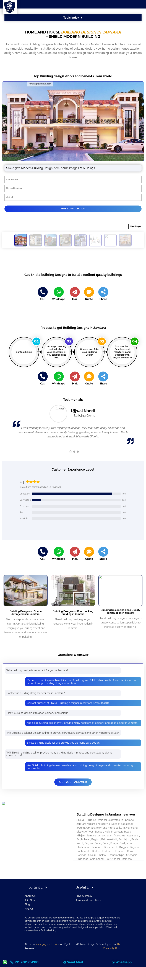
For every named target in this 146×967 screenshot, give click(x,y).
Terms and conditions (88, 900)
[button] (140, 3)
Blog (27, 904)
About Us (30, 896)
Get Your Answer (73, 782)
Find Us (29, 908)
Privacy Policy (84, 896)
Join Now (30, 900)
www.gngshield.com (47, 944)
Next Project (136, 226)
